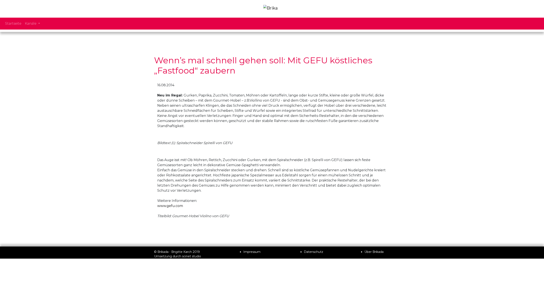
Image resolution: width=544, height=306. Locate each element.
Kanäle (31, 23)
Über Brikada (374, 252)
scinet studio (191, 256)
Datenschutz (313, 252)
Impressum (252, 252)
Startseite (13, 23)
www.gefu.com (170, 206)
